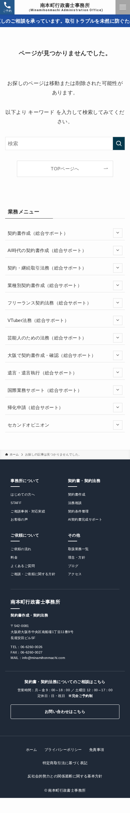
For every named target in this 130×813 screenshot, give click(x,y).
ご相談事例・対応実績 (28, 511)
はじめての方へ (23, 494)
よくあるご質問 (23, 566)
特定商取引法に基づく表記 (65, 763)
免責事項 (96, 750)
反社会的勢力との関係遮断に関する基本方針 (65, 776)
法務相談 (75, 503)
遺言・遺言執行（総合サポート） (42, 372)
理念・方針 (76, 557)
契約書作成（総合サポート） (38, 233)
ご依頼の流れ (21, 549)
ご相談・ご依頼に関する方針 (33, 574)
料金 (14, 557)
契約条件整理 (78, 511)
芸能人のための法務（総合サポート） (47, 337)
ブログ (73, 566)
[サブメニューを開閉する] (117, 233)
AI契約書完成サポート (85, 519)
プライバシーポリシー (63, 750)
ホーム (31, 750)
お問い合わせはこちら (65, 711)
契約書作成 (76, 494)
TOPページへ (65, 168)
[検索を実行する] (119, 143)
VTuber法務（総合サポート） (38, 320)
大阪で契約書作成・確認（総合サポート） (52, 355)
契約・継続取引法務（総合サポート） (47, 267)
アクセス (75, 574)
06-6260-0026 (32, 647)
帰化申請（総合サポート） (35, 407)
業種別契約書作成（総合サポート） (45, 285)
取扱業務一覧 (78, 549)
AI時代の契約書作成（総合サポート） (47, 250)
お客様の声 (19, 519)
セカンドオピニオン (28, 424)
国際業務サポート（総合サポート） (45, 390)
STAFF (16, 503)
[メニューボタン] (122, 7)
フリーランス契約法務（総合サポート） (49, 302)
